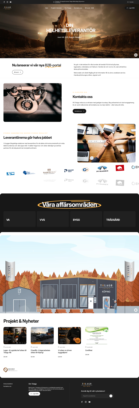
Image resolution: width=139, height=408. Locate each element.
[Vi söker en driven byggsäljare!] (69, 335)
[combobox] (131, 2)
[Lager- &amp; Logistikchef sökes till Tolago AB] (14, 335)
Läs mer (5, 356)
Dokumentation (8, 384)
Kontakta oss (7, 386)
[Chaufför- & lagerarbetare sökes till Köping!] (42, 335)
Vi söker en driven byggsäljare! (65, 351)
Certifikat (88, 350)
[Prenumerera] (110, 395)
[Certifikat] (96, 335)
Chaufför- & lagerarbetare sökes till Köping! (40, 351)
